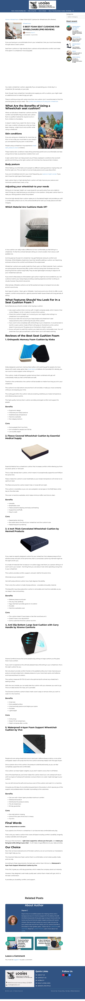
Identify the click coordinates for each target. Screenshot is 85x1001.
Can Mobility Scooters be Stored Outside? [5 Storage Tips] (77, 32)
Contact (63, 10)
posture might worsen (49, 174)
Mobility (41, 980)
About (50, 10)
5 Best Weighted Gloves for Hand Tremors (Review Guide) (44, 942)
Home (13, 10)
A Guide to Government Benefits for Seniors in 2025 (77, 60)
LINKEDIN (54, 926)
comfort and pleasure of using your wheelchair (43, 101)
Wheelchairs (14, 19)
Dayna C (33, 32)
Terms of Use (54, 991)
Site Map (67, 991)
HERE (23, 931)
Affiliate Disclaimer (75, 991)
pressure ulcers (13, 147)
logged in (17, 959)
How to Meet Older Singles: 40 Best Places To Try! (77, 40)
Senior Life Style (44, 986)
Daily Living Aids (32, 10)
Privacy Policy (61, 991)
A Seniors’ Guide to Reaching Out (77, 53)
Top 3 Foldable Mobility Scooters (76, 48)
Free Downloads (56, 10)
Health (74, 51)
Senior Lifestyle (42, 10)
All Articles (68, 10)
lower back (31, 369)
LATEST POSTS (38, 929)
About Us (41, 975)
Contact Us (42, 977)
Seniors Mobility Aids (20, 10)
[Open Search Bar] (73, 10)
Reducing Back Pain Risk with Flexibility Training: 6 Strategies (23, 943)
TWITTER (24, 929)
